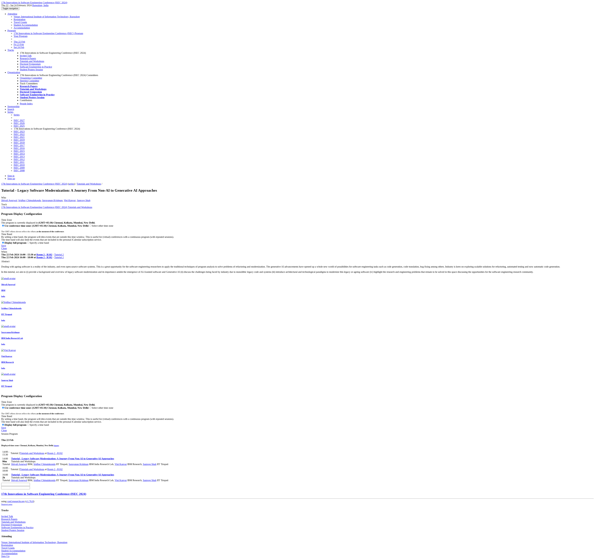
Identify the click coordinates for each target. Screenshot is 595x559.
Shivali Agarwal (9, 200)
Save (3, 245)
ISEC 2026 (19, 123)
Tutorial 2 (59, 254)
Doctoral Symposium (30, 64)
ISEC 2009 (19, 167)
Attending (12, 14)
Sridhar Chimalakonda (29, 200)
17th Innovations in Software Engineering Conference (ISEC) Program (48, 33)
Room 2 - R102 (44, 254)
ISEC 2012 (19, 159)
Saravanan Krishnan (52, 200)
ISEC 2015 (19, 151)
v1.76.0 (29, 501)
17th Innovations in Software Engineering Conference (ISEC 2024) (34, 184)
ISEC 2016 (19, 148)
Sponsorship (13, 106)
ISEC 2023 (19, 131)
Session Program (9, 434)
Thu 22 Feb (19, 41)
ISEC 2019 (19, 140)
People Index (26, 103)
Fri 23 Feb (19, 44)
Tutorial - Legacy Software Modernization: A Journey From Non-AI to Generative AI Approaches (62, 458)
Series (17, 114)
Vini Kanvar (70, 200)
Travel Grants (20, 22)
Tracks (10, 50)
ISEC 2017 (19, 145)
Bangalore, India (40, 5)
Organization (13, 72)
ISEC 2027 (19, 120)
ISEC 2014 (19, 153)
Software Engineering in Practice (36, 66)
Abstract (5, 261)
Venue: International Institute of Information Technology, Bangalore (47, 16)
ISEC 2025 (19, 126)
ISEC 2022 (19, 134)
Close (4, 248)
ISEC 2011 (19, 162)
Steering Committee (29, 80)
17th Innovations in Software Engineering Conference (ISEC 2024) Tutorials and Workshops (46, 207)
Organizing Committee (31, 78)
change (56, 445)
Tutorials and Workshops (32, 61)
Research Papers (28, 58)
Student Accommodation (26, 25)
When (4, 251)
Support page (6, 504)
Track (4, 204)
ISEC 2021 (19, 137)
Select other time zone (102, 225)
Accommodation (22, 27)
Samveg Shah (83, 200)
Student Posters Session (31, 69)
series (71, 184)
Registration (19, 19)
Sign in (10, 175)
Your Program (20, 36)
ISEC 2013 (19, 156)
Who (3, 197)
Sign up (11, 178)
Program (11, 30)
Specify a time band (39, 242)
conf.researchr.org (16, 501)
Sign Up (5, 556)
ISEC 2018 (19, 142)
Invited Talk (26, 55)
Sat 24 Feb (19, 47)
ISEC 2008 (19, 170)
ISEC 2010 (19, 165)
